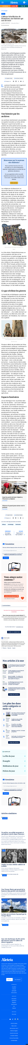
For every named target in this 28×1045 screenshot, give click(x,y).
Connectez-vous (19, 626)
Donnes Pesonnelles (14, 1038)
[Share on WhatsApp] (23, 81)
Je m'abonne (5, 6)
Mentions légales (14, 1030)
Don (14, 1006)
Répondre (9, 648)
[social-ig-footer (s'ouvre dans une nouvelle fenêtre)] (17, 1019)
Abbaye (4, 524)
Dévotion (5, 900)
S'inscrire (6, 557)
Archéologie (10, 524)
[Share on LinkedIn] (16, 81)
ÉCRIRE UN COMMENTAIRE (14, 632)
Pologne (4, 875)
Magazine (14, 1002)
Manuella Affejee (15, 23)
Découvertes (14, 992)
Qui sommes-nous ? (14, 1028)
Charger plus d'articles (14, 694)
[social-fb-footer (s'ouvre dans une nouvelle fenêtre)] (12, 1019)
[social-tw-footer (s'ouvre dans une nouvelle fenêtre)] (15, 1019)
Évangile (6, 761)
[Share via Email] (20, 81)
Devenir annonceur (14, 1033)
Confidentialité (14, 1040)
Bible (4, 850)
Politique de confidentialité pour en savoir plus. (13, 554)
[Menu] (5, 2)
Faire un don (14, 183)
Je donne (13, 6)
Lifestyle (14, 988)
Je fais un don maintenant (10, 596)
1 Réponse (4, 648)
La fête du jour (9, 756)
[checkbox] (3, 553)
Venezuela (5, 818)
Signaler (13, 648)
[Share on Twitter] (18, 81)
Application (14, 1000)
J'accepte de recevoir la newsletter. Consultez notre (13, 554)
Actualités (14, 987)
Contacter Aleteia (14, 1035)
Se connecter (18, 979)
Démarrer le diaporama (19, 483)
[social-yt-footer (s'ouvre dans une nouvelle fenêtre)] (10, 1019)
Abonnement (14, 1004)
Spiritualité (14, 990)
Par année (14, 1014)
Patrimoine (18, 524)
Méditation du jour (10, 766)
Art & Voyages (4, 10)
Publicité (14, 1008)
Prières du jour (9, 771)
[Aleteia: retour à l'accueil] (14, 2)
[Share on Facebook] (13, 81)
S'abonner (9, 979)
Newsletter (14, 998)
